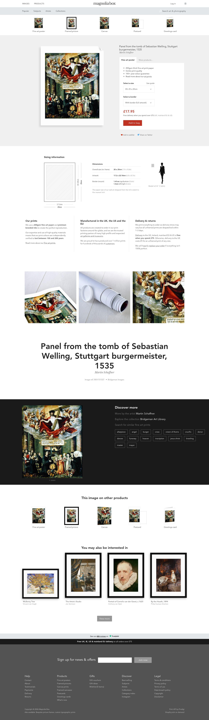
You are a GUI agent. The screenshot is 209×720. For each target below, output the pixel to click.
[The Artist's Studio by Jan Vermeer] (83, 576)
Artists (48, 11)
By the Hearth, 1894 (159, 601)
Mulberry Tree (29, 601)
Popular (25, 11)
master (120, 445)
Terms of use (159, 687)
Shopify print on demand (174, 712)
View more (104, 618)
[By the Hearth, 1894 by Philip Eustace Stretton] (168, 576)
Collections (60, 11)
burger (146, 432)
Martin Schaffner (126, 52)
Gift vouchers (95, 680)
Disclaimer (158, 697)
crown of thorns (172, 432)
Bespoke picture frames (45, 712)
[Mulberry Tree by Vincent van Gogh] (40, 584)
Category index (128, 693)
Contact (28, 680)
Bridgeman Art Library (152, 419)
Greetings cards (64, 697)
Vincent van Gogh (30, 604)
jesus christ (175, 438)
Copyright (158, 693)
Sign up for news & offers (76, 660)
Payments (29, 690)
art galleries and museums (91, 236)
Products (39, 3)
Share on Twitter (146, 135)
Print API (172, 709)
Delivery (138, 235)
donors (120, 438)
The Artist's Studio (73, 601)
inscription (159, 438)
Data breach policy (162, 690)
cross (157, 432)
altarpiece (121, 432)
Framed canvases (64, 690)
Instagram (126, 697)
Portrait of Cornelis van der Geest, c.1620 (125, 601)
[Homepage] (104, 4)
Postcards (61, 693)
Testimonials (30, 687)
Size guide (150, 83)
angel (134, 432)
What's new (62, 700)
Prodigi (181, 709)
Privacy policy (160, 683)
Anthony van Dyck (115, 604)
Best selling (127, 680)
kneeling (190, 438)
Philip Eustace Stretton (159, 604)
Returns (28, 697)
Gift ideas (94, 683)
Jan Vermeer (70, 604)
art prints (148, 76)
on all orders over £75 (104, 641)
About (27, 683)
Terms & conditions (162, 680)
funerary (132, 438)
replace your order (157, 246)
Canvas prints (63, 687)
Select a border (129, 97)
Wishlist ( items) (97, 687)
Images (25, 3)
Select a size (138, 83)
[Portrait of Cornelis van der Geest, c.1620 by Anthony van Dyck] (126, 576)
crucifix (188, 432)
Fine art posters (63, 680)
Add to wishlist (128, 135)
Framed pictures (64, 683)
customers (110, 243)
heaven (146, 438)
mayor (131, 445)
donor (200, 432)
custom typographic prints (65, 712)
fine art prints (49, 243)
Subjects (37, 11)
